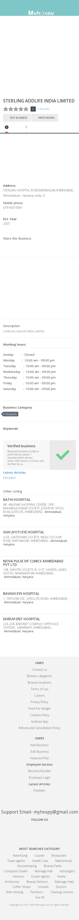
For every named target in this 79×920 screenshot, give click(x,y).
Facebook (25, 831)
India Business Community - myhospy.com (40, 8)
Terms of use (39, 689)
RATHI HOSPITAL (17, 499)
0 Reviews (44, 109)
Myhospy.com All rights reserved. (52, 904)
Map (29, 128)
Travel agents (16, 861)
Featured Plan (39, 758)
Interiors (18, 876)
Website (12, 522)
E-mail (24, 522)
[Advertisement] (39, 58)
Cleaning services (61, 892)
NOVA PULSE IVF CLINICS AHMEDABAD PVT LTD (33, 563)
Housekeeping (27, 866)
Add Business (39, 745)
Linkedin (54, 831)
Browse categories (39, 676)
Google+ (39, 831)
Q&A (52, 128)
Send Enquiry (18, 128)
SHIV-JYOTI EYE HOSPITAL (23, 532)
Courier (39, 855)
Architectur (12, 882)
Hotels (61, 876)
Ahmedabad (52, 512)
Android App (39, 722)
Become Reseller (39, 771)
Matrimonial (63, 861)
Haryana (9, 515)
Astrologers (67, 871)
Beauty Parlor (53, 866)
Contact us (39, 670)
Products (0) (41, 128)
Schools (43, 887)
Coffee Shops (21, 887)
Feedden (9, 478)
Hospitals (11, 414)
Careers (39, 696)
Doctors (61, 887)
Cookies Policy (39, 715)
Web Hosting (14, 892)
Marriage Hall (43, 871)
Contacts (7, 128)
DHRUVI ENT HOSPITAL (21, 619)
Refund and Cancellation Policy (39, 728)
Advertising (20, 855)
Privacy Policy (39, 702)
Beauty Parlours (37, 882)
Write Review (46, 118)
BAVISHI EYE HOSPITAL (21, 593)
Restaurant (59, 855)
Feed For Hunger (39, 708)
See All (39, 897)
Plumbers (36, 892)
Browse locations (39, 682)
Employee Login (39, 778)
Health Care (40, 861)
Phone (6, 522)
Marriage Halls (64, 882)
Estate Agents (40, 876)
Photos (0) (36, 522)
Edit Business (18, 118)
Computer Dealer (16, 871)
